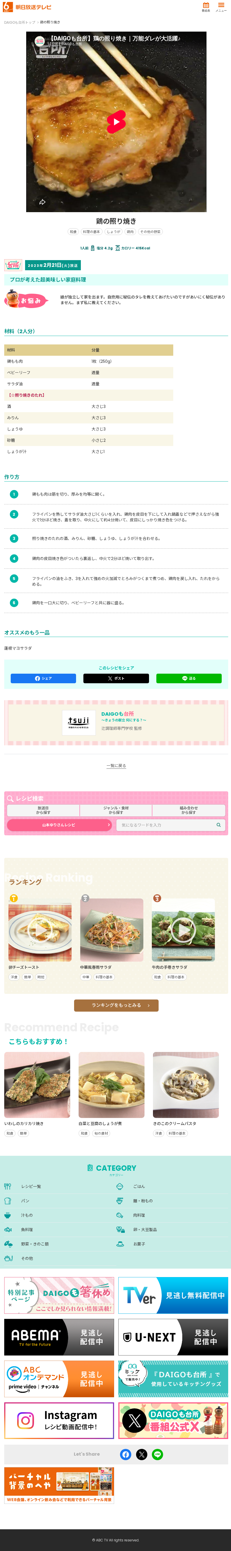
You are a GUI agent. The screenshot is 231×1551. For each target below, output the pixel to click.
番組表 (206, 10)
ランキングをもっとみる (116, 1005)
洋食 (14, 977)
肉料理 (139, 1215)
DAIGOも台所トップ (19, 22)
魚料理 (27, 1230)
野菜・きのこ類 (35, 1244)
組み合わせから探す (189, 810)
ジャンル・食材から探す (116, 810)
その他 (27, 1258)
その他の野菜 (150, 231)
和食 (73, 231)
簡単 (27, 977)
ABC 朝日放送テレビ (27, 7)
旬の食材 (101, 1133)
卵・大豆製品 (145, 1230)
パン (25, 1201)
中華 (86, 977)
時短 (40, 977)
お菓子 (139, 1244)
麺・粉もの (143, 1201)
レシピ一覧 (31, 1186)
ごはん (139, 1186)
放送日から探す (43, 810)
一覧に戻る (116, 765)
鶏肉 (130, 231)
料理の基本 (91, 231)
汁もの (27, 1215)
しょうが (113, 231)
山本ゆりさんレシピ (58, 825)
